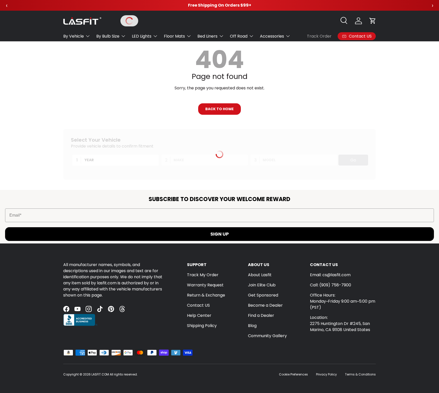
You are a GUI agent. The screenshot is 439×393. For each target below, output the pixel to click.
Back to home (219, 108)
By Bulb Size (107, 36)
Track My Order (202, 275)
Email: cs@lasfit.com (330, 275)
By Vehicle (73, 36)
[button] (372, 20)
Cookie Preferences (293, 374)
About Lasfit (260, 275)
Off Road (238, 36)
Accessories (272, 36)
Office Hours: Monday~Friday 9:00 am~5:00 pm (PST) (342, 301)
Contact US (198, 305)
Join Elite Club (262, 285)
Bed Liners (207, 36)
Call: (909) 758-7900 (330, 285)
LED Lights (141, 36)
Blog (252, 326)
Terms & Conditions (360, 374)
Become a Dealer (265, 305)
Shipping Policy (202, 326)
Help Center (199, 315)
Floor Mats (174, 36)
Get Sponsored (263, 295)
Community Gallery (267, 336)
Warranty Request (205, 285)
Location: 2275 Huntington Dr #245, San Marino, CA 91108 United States (340, 324)
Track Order (319, 36)
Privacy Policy (326, 374)
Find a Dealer (261, 315)
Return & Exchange (206, 295)
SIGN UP (219, 234)
